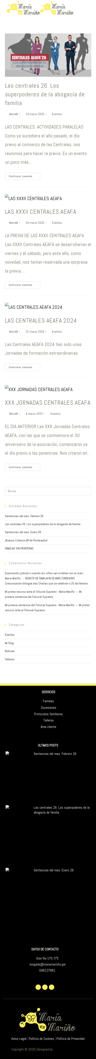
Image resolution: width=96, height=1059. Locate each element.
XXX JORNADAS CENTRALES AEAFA (48, 402)
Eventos (57, 114)
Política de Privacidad (70, 1038)
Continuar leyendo (24, 175)
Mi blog (9, 643)
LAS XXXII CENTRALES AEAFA (40, 212)
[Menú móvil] (90, 8)
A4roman (59, 1049)
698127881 (47, 970)
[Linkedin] (51, 987)
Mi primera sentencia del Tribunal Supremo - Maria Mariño (39, 605)
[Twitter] (38, 987)
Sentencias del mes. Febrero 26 (24, 516)
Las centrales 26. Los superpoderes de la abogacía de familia (45, 94)
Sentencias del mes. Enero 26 (23, 532)
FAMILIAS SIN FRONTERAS (19, 548)
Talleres (10, 659)
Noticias (10, 651)
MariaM (13, 114)
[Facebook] (45, 987)
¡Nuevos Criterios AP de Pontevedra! (26, 540)
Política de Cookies (41, 1038)
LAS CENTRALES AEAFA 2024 (41, 320)
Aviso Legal (18, 1038)
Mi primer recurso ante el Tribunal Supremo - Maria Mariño (40, 592)
